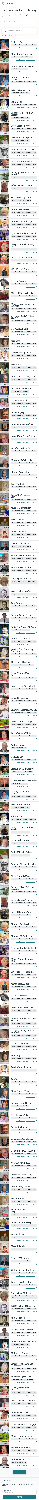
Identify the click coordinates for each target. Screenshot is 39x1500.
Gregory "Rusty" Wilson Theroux (22, 317)
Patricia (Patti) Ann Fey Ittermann (22, 650)
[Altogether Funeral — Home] (3, 3)
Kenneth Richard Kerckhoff (24, 149)
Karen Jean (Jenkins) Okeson (21, 78)
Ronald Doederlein (20, 698)
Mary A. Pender (18, 532)
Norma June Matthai (21, 578)
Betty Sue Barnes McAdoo (23, 627)
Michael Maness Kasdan (22, 293)
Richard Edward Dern (21, 388)
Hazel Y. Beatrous (19, 281)
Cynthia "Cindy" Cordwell (23, 233)
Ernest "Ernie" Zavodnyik (23, 686)
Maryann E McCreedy (21, 460)
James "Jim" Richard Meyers (20, 496)
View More (19, 1472)
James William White (21, 733)
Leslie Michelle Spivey (21, 137)
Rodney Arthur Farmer (22, 615)
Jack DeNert (16, 364)
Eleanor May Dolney (21, 472)
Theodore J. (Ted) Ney (21, 662)
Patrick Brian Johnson (21, 353)
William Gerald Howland (22, 555)
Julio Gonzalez (18, 603)
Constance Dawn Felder (22, 424)
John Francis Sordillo (21, 567)
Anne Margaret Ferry (21, 508)
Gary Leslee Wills (19, 400)
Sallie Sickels (17, 102)
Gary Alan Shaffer (19, 329)
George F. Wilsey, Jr (20, 543)
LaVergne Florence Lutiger (23, 257)
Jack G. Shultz (17, 520)
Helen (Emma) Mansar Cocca (21, 674)
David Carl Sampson (20, 126)
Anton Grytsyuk (19, 412)
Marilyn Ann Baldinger (22, 721)
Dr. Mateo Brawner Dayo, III (24, 710)
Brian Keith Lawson (20, 90)
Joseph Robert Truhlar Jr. (23, 591)
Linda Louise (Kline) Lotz (23, 376)
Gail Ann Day (17, 42)
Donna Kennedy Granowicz (24, 66)
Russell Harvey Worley (22, 197)
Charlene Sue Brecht (20, 209)
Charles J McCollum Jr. (21, 221)
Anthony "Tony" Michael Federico (23, 173)
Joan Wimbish (17, 484)
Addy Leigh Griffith (20, 448)
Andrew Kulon (18, 745)
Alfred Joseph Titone (20, 269)
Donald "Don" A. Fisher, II (23, 436)
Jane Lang (15, 341)
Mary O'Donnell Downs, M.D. (22, 245)
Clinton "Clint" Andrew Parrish (22, 114)
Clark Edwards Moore (21, 161)
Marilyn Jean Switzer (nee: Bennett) (23, 305)
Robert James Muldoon (22, 185)
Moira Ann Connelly (21, 638)
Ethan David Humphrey (22, 54)
